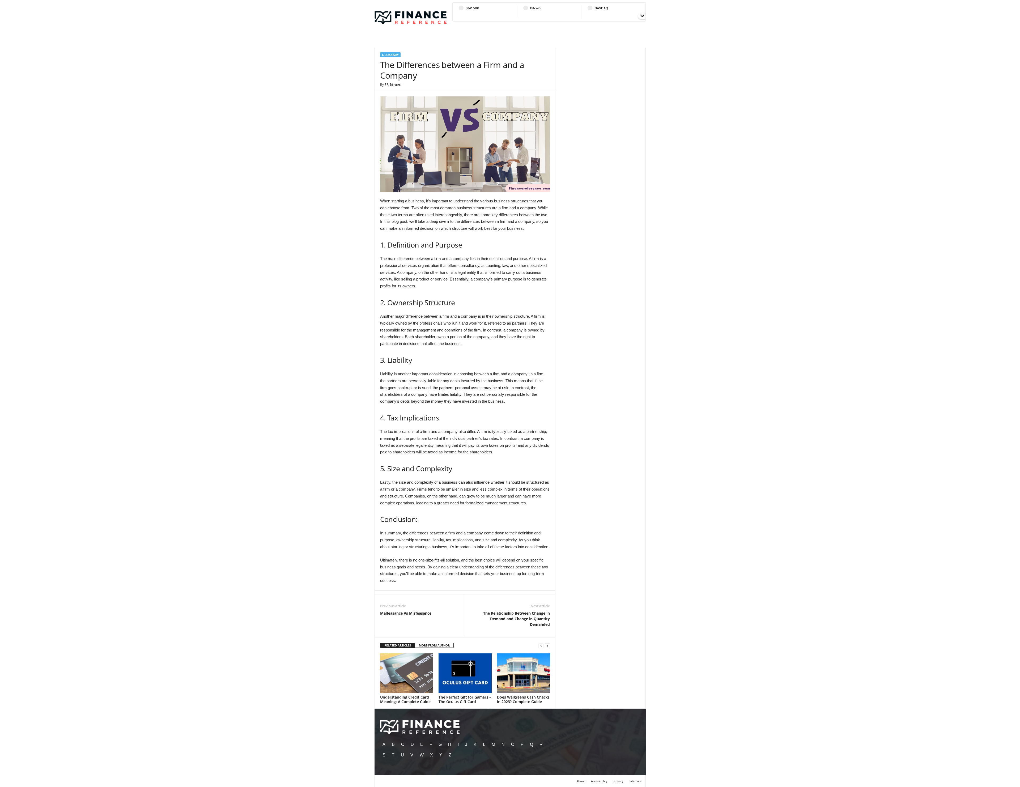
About (580, 781)
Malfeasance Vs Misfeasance (405, 613)
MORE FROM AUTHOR (434, 645)
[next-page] (547, 645)
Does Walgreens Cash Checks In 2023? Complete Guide (523, 699)
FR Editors (393, 84)
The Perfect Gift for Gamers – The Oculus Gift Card (465, 699)
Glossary (390, 55)
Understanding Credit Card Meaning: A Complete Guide (405, 699)
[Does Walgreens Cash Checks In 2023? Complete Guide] (523, 673)
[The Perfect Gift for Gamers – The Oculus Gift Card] (465, 673)
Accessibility (599, 781)
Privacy (618, 781)
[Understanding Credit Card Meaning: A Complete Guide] (406, 673)
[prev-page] (541, 645)
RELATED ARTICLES (397, 645)
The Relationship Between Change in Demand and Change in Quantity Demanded (516, 619)
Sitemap (635, 781)
